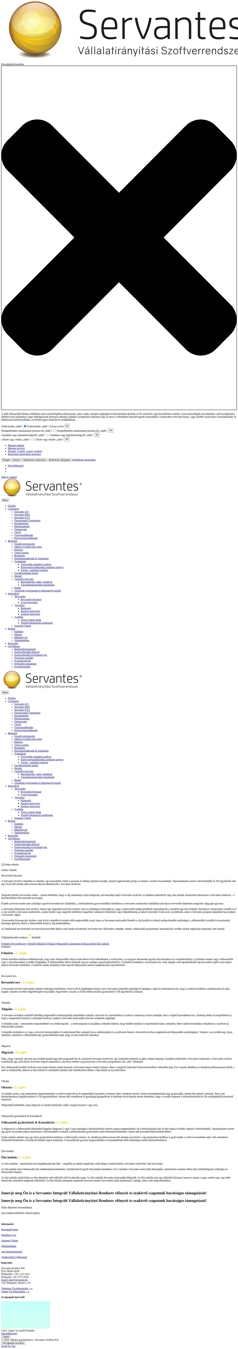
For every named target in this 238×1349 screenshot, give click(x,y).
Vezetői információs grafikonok (37, 622)
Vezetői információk (24, 544)
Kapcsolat (13, 643)
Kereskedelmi (21, 523)
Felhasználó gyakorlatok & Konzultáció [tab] (76, 943)
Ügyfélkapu (14, 646)
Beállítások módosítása (34, 460)
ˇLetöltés (18, 617)
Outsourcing (20, 529)
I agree (6, 1337)
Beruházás (19, 555)
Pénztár (18, 576)
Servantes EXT (22, 517)
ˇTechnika (19, 605)
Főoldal (12, 506)
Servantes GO (21, 511)
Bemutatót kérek (9, 1229)
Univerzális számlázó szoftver (36, 564)
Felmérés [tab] (6, 943)
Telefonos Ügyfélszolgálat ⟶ (16, 1288)
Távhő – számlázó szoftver (34, 570)
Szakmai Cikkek (22, 625)
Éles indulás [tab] (103, 943)
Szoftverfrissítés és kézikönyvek (30, 655)
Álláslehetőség (21, 640)
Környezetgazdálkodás (26, 538)
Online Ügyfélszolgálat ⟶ (15, 1291)
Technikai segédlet (23, 658)
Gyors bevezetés (29, 602)
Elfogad (6, 460)
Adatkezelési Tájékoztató (14, 1257)
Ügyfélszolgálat (22, 666)
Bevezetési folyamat (31, 599)
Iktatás (17, 587)
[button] (119, 238)
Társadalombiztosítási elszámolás (37, 584)
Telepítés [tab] (32, 943)
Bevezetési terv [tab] (19, 943)
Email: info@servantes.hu (14, 1280)
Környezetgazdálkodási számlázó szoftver (42, 567)
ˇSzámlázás (20, 561)
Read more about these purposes (24, 454)
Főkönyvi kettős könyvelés (28, 546)
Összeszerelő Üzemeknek (27, 520)
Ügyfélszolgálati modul (26, 573)
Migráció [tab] (42, 943)
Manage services (16, 448)
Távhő (17, 532)
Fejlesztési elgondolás (25, 663)
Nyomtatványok (22, 660)
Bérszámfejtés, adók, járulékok (36, 582)
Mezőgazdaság (21, 526)
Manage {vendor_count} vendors (25, 451)
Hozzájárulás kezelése (13, 1343)
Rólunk (11, 628)
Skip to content (9, 477)
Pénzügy (18, 549)
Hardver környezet (30, 611)
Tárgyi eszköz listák (31, 620)
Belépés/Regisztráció (25, 649)
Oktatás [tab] (51, 943)
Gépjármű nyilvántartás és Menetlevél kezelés (37, 590)
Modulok (12, 541)
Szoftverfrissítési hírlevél (26, 652)
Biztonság (26, 608)
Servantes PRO (22, 514)
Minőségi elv (21, 637)
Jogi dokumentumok (11, 1251)
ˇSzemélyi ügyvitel (23, 579)
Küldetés (18, 631)
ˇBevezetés (19, 596)
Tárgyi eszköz (21, 552)
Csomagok (13, 508)
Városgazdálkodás (23, 535)
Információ (13, 593)
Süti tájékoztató (15, 465)
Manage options (16, 445)
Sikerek (18, 634)
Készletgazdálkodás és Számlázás (31, 558)
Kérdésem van (8, 1235)
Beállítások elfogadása (59, 460)
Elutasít (16, 460)
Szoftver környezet (30, 614)
